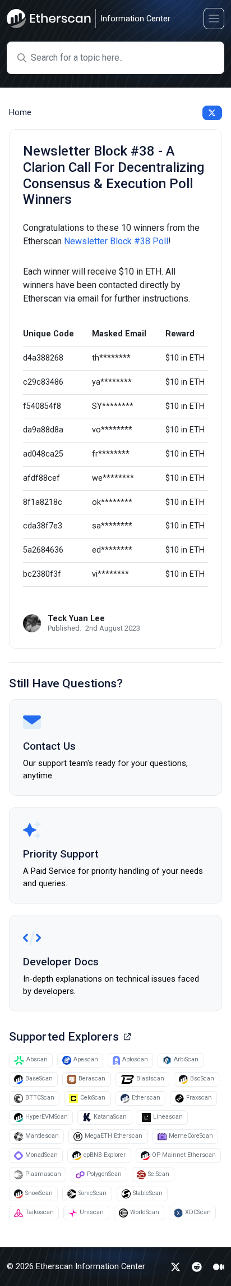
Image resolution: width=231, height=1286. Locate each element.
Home (20, 112)
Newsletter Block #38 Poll (116, 241)
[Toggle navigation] (214, 18)
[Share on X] (212, 113)
